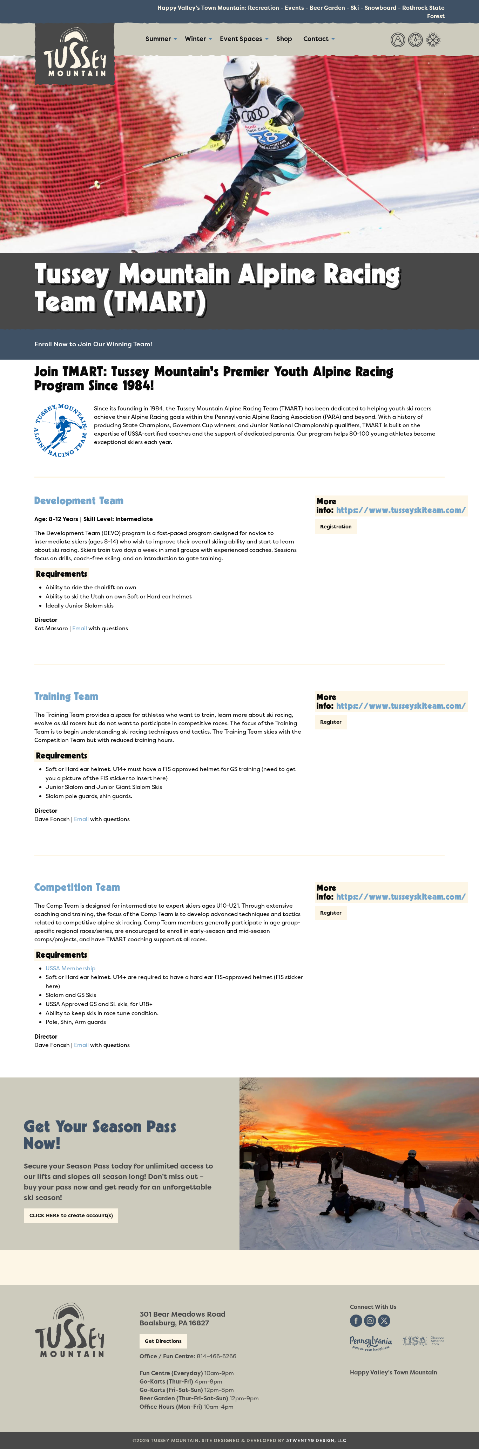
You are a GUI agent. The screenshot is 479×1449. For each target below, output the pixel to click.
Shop (284, 38)
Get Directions (163, 1341)
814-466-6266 (216, 1356)
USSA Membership (70, 968)
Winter (195, 38)
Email (79, 628)
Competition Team (77, 887)
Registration (336, 526)
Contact (316, 38)
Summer (158, 38)
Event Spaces (241, 38)
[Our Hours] (415, 39)
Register (331, 722)
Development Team (79, 500)
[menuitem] (159, 39)
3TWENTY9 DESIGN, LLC (316, 1440)
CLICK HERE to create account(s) (71, 1215)
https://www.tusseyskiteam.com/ (402, 510)
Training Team (66, 696)
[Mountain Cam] (398, 39)
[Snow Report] (433, 39)
